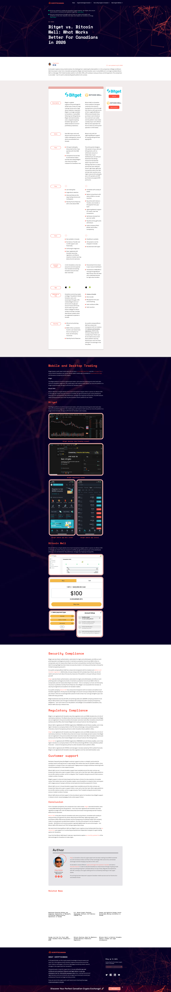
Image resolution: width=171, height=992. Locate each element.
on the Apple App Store (83, 371)
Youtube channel (74, 866)
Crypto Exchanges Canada (83, 2)
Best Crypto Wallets (116, 2)
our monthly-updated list (92, 835)
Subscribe (121, 966)
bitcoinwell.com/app (96, 373)
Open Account (114, 107)
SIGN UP (114, 96)
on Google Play (97, 371)
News (73, 2)
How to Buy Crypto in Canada (101, 2)
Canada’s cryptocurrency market (59, 69)
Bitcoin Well (63, 690)
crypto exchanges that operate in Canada (97, 864)
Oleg (71, 857)
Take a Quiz (114, 988)
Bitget (112, 69)
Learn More (80, 12)
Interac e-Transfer (91, 294)
